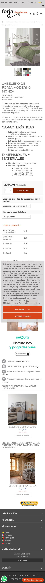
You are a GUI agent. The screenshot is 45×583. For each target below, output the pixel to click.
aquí (27, 300)
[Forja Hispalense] (14, 13)
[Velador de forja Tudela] (22, 468)
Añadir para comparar (25, 261)
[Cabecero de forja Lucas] (22, 409)
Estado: (4, 99)
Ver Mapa (23, 560)
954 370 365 (6, 2)
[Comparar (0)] (43, 6)
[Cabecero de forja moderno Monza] (18, 72)
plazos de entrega (31, 366)
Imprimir (8, 261)
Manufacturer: (7, 95)
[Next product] (42, 24)
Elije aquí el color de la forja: (15, 212)
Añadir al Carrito (34, 580)
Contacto (32, 2)
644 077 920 (19, 2)
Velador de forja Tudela (22, 486)
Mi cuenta (8, 520)
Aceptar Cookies (22, 316)
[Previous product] (41, 24)
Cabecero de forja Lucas (22, 427)
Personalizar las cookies (29, 303)
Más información (10, 303)
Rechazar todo (22, 309)
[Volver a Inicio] (2, 22)
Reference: (5, 97)
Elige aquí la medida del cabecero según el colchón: (21, 200)
